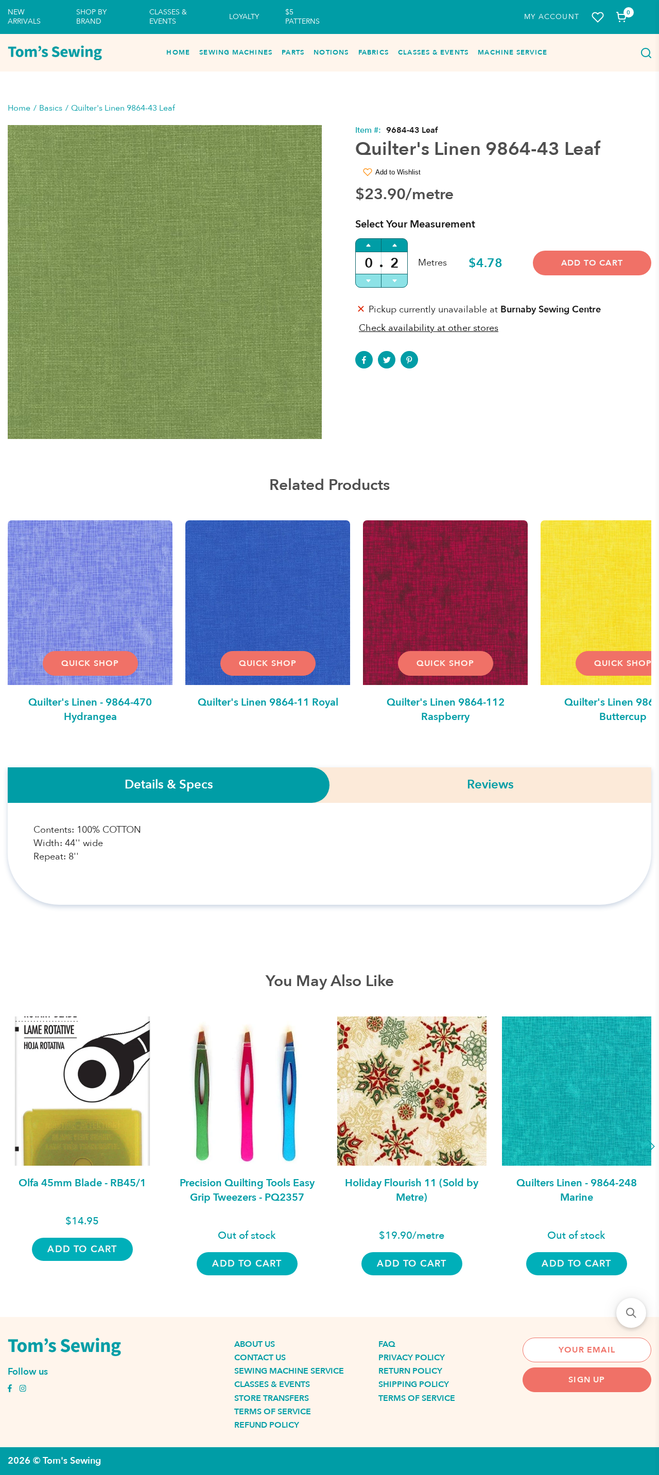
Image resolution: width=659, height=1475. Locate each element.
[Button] (643, 53)
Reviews (490, 785)
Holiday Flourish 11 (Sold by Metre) (411, 1190)
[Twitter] (386, 359)
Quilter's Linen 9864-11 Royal (268, 702)
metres (432, 262)
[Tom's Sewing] (55, 53)
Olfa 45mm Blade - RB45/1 (82, 1183)
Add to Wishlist (398, 172)
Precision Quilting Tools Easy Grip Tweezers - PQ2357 (247, 1190)
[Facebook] (364, 359)
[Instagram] (22, 1389)
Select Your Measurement (415, 224)
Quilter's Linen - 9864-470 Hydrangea (90, 709)
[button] (631, 1313)
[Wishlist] (597, 17)
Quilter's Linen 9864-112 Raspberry (446, 709)
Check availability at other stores (428, 328)
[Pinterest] (409, 359)
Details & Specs (169, 785)
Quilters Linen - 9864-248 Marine (576, 1190)
